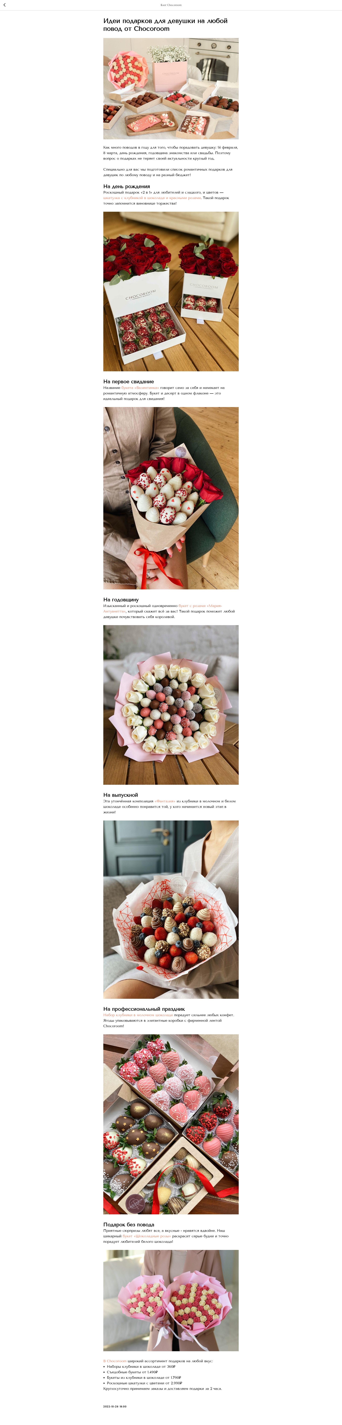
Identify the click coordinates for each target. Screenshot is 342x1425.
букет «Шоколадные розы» (147, 1236)
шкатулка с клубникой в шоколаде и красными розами (152, 198)
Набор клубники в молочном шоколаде (138, 1015)
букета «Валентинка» (140, 388)
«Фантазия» (165, 801)
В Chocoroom (114, 1361)
